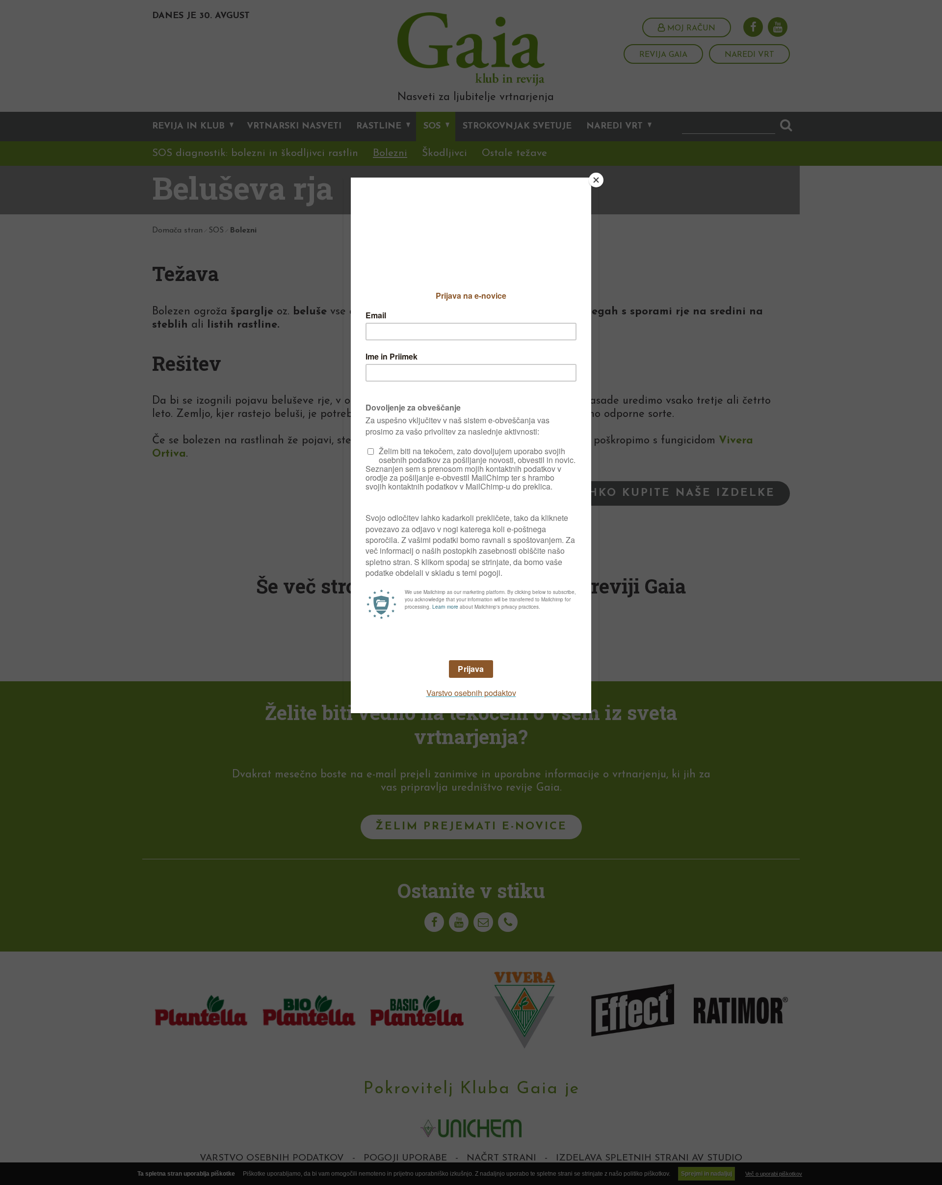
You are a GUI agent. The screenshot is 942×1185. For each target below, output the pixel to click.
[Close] (596, 180)
